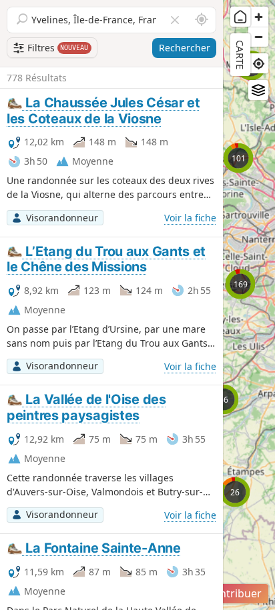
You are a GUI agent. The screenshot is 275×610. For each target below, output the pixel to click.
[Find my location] (258, 63)
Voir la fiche (190, 217)
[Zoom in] (258, 17)
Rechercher (184, 47)
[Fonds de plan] (258, 90)
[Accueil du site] (240, 17)
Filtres (57, 47)
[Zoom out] (258, 37)
